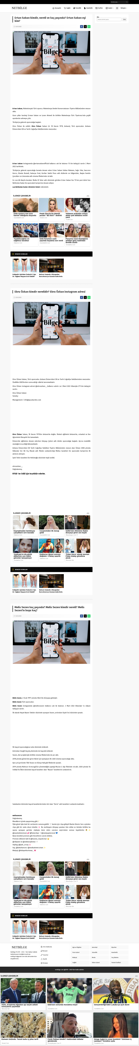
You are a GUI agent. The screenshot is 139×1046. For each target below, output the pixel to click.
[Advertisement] (51, 91)
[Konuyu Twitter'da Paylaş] (85, 26)
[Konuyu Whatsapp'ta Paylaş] (88, 26)
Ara (98, 17)
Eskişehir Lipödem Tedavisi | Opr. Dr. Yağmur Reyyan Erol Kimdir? (24, 275)
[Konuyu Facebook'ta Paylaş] (81, 26)
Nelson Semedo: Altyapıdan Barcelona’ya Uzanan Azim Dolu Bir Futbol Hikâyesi (50, 276)
